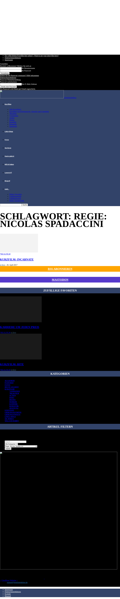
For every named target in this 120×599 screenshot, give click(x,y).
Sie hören (8, 148)
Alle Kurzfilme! (15, 109)
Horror (13, 402)
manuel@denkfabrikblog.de (17, 582)
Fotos (7, 140)
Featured (9, 383)
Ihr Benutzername (28, 68)
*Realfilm (13, 114)
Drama (11, 120)
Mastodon (60, 279)
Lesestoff (8, 173)
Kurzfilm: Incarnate (17, 259)
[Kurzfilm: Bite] (21, 359)
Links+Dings (9, 131)
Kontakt (8, 594)
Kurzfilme (8, 104)
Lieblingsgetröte (15, 196)
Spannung (13, 126)
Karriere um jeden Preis (19, 327)
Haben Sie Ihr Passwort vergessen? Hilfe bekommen (19, 76)
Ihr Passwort (26, 71)
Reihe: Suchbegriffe (16, 201)
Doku (11, 398)
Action (11, 118)
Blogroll (7, 181)
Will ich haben (9, 164)
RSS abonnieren (60, 268)
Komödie (12, 122)
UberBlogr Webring (9, 580)
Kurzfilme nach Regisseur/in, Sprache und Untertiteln (29, 112)
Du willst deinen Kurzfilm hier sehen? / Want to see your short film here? (32, 56)
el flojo (2, 265)
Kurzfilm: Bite (12, 364)
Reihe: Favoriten (15, 194)
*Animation (13, 116)
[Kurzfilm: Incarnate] (19, 252)
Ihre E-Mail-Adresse (29, 84)
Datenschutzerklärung (13, 58)
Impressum (9, 60)
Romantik (13, 124)
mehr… (7, 189)
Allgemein (10, 381)
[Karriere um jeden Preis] (21, 322)
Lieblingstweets (15, 199)
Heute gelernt (9, 156)
